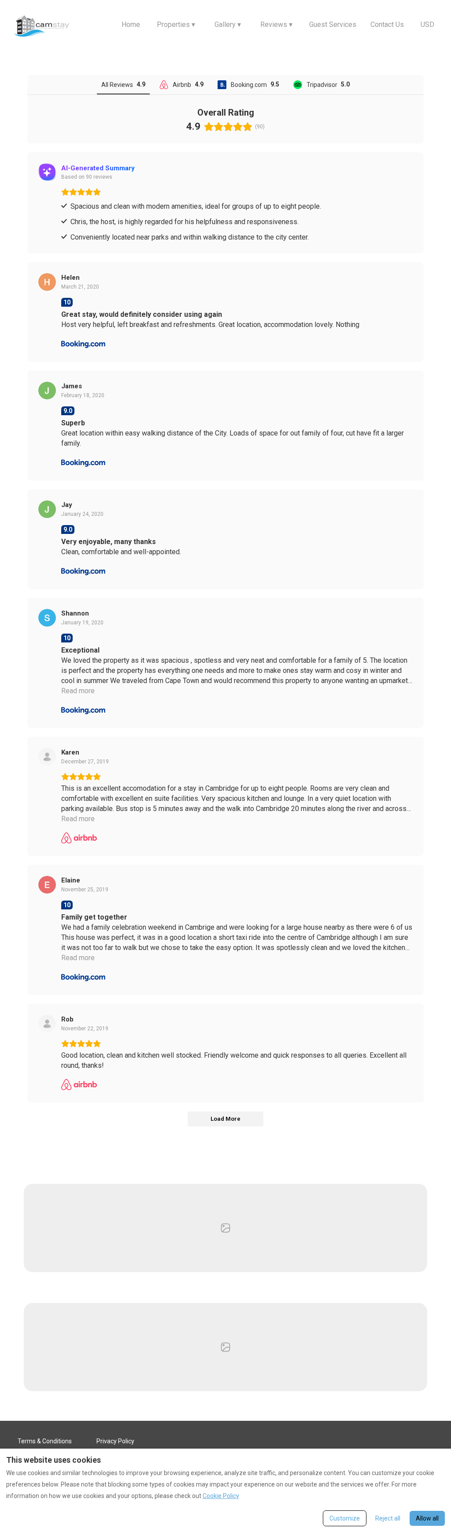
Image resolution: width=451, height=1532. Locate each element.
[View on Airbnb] (47, 757)
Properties (176, 24)
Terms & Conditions (45, 1441)
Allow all (427, 1518)
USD (427, 24)
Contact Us (387, 24)
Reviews (276, 24)
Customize (344, 1518)
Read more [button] (78, 691)
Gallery (227, 24)
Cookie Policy (221, 1495)
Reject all (387, 1518)
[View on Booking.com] (47, 282)
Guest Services (332, 24)
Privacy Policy (115, 1441)
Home (131, 24)
